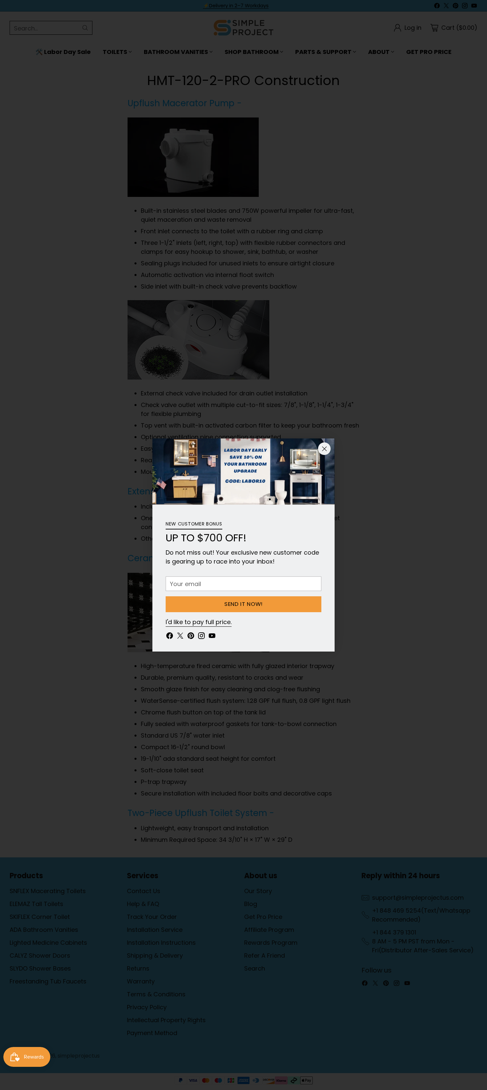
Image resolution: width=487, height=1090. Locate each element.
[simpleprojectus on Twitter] (180, 637)
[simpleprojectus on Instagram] (201, 637)
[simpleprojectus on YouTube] (212, 637)
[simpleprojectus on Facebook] (170, 637)
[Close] (324, 448)
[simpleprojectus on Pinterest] (191, 637)
